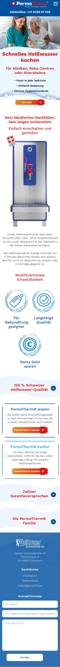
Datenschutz (30, 580)
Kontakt (27, 102)
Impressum (30, 575)
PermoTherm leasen (27, 429)
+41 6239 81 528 (38, 12)
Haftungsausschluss (30, 585)
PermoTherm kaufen (27, 471)
